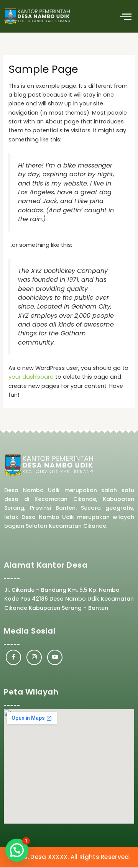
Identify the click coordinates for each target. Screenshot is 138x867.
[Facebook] (13, 657)
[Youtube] (54, 657)
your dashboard (31, 377)
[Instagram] (34, 657)
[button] (125, 16)
